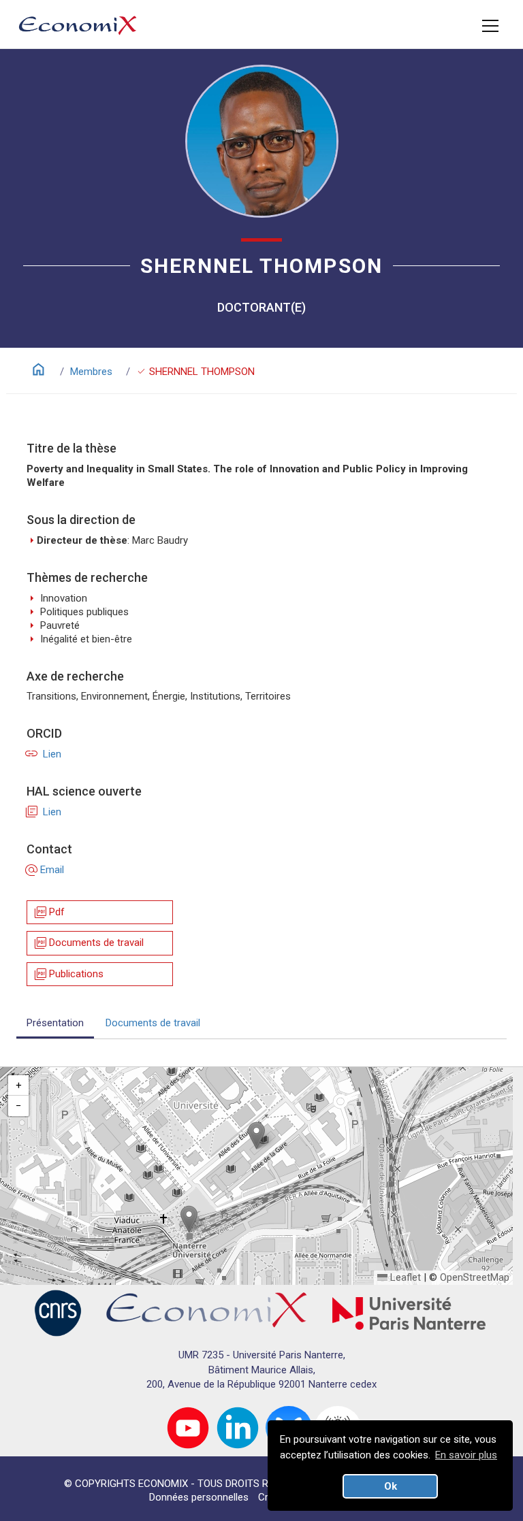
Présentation (55, 1023)
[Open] (490, 26)
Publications (68, 974)
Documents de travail (88, 943)
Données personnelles (199, 1497)
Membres (91, 371)
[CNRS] (58, 1313)
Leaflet (404, 1277)
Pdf (49, 912)
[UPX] (409, 1313)
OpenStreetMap (474, 1277)
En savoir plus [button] (466, 1455)
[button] (256, 1135)
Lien (44, 754)
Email (45, 870)
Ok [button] (390, 1486)
